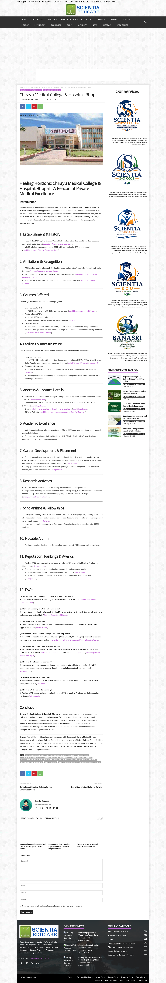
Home (21, 87)
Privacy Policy (100, 977)
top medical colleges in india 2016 (89, 762)
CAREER (114, 19)
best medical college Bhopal (35, 755)
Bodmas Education (37, 271)
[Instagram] (40, 808)
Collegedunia (71, 463)
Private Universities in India (118, 932)
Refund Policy (141, 977)
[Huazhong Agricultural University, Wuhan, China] (70, 936)
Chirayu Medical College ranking (31, 760)
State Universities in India (117, 935)
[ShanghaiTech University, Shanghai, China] (70, 949)
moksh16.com (52, 271)
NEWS (95, 25)
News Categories (111, 980)
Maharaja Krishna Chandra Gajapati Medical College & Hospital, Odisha (59, 846)
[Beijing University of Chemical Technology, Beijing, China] (70, 961)
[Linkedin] (43, 808)
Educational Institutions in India (35, 87)
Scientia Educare (27, 99)
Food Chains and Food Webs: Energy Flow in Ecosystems (134, 404)
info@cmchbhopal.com (41, 409)
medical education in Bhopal (67, 762)
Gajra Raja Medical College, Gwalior (86, 787)
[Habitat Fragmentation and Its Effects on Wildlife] (114, 395)
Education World (49, 244)
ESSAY (69, 25)
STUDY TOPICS (122, 25)
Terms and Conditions (84, 977)
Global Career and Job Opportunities (121, 943)
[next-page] (101, 818)
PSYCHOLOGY (39, 25)
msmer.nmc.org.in (62, 412)
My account (47, 2)
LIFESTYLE (107, 25)
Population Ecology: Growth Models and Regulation (133, 429)
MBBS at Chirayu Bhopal (70, 760)
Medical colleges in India (88, 760)
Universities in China (85, 938)
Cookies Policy (113, 977)
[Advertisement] (83, 47)
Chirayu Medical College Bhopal (81, 757)
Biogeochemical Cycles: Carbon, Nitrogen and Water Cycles (134, 378)
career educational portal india (78, 755)
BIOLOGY (25, 25)
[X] (50, 808)
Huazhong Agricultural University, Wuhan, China (88, 933)
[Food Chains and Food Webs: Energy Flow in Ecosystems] (114, 407)
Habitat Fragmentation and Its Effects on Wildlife (134, 392)
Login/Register (34, 2)
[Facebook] (22, 106)
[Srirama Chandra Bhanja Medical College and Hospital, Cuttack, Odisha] (33, 832)
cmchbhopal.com (64, 244)
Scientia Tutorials (82, 2)
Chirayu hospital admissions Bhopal (32, 757)
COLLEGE (101, 19)
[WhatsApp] (40, 106)
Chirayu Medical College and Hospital (57, 757)
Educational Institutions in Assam (120, 947)
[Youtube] (57, 808)
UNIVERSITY (82, 25)
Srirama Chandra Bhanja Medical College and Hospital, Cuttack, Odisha (33, 846)
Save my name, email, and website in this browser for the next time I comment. (52, 906)
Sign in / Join (21, 2)
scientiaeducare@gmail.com (39, 958)
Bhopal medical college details (56, 755)
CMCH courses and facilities (52, 760)
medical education (50, 762)
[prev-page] (98, 818)
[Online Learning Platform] (83, 9)
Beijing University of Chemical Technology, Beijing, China (90, 958)
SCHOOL (89, 19)
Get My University (78, 412)
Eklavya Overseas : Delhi (48, 250)
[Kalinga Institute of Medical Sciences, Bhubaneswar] (90, 832)
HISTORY (51, 19)
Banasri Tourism (110, 2)
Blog (121, 980)
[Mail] (47, 808)
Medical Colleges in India (55, 87)
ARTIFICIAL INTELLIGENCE (70, 19)
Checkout (57, 2)
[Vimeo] (54, 808)
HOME (24, 19)
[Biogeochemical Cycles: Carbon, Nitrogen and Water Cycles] (114, 380)
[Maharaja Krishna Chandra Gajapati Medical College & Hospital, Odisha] (61, 832)
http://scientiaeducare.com (43, 804)
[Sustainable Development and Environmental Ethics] (114, 420)
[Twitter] (28, 106)
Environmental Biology (123, 370)
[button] (145, 22)
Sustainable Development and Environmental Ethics (135, 417)
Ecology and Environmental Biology (133, 384)
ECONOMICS (56, 25)
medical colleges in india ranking (31, 762)
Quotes (110, 939)
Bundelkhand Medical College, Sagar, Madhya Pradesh (36, 788)
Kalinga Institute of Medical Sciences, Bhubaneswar (87, 845)
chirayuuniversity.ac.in (35, 333)
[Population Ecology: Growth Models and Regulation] (114, 432)
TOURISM (126, 19)
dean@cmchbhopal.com (62, 409)
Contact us (68, 2)
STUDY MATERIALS (37, 19)
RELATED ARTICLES (29, 818)
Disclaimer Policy (127, 977)
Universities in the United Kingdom (121, 955)
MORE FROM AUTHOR (50, 818)
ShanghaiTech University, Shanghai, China (88, 946)
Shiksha (25, 284)
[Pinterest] (34, 106)
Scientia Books (96, 2)
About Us (71, 977)
